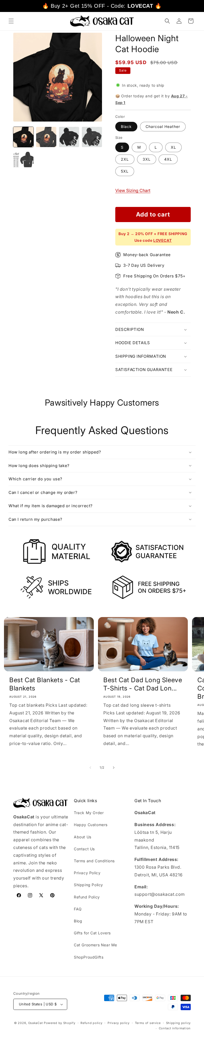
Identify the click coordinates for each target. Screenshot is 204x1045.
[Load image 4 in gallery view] (92, 137)
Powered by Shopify (59, 1023)
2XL (125, 159)
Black (126, 126)
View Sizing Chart (132, 190)
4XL (168, 159)
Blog (78, 921)
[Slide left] (90, 767)
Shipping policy (178, 1023)
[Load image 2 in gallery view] (46, 137)
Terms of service (148, 1023)
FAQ (78, 909)
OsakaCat (35, 1023)
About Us (82, 837)
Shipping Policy (88, 884)
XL (173, 147)
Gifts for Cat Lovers (92, 933)
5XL (125, 171)
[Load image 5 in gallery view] (23, 160)
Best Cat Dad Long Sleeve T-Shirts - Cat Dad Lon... (142, 684)
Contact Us (84, 849)
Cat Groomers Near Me (95, 945)
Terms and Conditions (94, 861)
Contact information (175, 1028)
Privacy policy (119, 1023)
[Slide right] (114, 767)
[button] (11, 21)
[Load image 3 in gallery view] (69, 137)
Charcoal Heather (163, 126)
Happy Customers (91, 824)
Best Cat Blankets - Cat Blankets (44, 684)
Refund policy (91, 1023)
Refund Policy (87, 897)
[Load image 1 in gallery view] (23, 137)
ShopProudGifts (88, 957)
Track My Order (89, 812)
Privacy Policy (87, 873)
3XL (147, 159)
